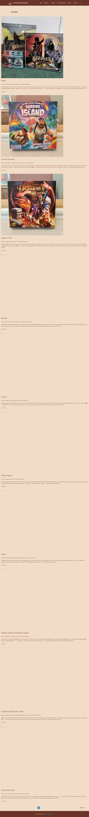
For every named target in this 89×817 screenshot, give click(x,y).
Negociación (14, 241)
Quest (3, 554)
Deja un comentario (5, 84)
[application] (48, 2)
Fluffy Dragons (6, 475)
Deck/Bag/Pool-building (19, 715)
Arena (12, 715)
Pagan (3, 81)
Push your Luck (17, 321)
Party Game (23, 557)
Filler (12, 321)
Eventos (69, 2)
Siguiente (82, 807)
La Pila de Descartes (20, 3)
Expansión (28, 715)
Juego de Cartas (15, 636)
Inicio (41, 2)
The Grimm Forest (8, 790)
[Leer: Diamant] (32, 284)
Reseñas (46, 2)
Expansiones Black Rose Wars (12, 711)
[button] (80, 3)
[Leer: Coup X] (32, 363)
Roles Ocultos (14, 400)
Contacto (75, 2)
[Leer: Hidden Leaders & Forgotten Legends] (32, 599)
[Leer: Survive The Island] (32, 125)
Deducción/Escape (15, 84)
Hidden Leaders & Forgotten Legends (15, 633)
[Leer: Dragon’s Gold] (32, 204)
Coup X (4, 397)
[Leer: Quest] (32, 520)
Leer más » (3, 91)
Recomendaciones (61, 2)
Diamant (4, 318)
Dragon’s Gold (6, 238)
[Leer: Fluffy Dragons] (32, 442)
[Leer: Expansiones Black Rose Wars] (32, 678)
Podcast (53, 2)
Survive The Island (8, 159)
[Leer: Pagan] (32, 47)
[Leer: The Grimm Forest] (32, 756)
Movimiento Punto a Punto (17, 163)
